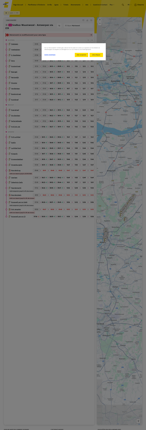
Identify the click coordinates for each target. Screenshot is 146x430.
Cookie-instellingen (50, 54)
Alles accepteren (81, 55)
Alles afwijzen (96, 55)
